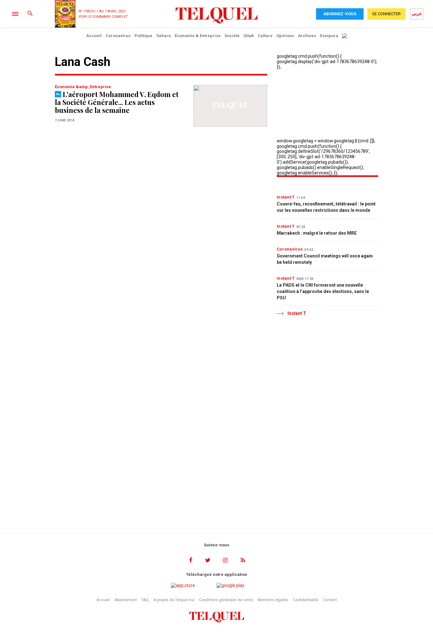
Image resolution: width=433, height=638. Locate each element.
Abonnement (125, 600)
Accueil (94, 35)
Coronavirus (118, 35)
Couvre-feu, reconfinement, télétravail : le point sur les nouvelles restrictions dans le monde (326, 207)
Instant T (286, 197)
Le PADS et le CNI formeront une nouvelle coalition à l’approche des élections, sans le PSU (323, 291)
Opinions (285, 35)
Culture (265, 35)
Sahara (163, 35)
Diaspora (329, 35)
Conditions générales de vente (226, 600)
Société (232, 35)
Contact (330, 600)
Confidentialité (305, 600)
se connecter (386, 13)
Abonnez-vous (339, 13)
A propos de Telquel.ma (173, 600)
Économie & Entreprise (198, 35)
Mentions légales (273, 600)
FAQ (145, 600)
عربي (417, 13)
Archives (307, 35)
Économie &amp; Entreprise (83, 86)
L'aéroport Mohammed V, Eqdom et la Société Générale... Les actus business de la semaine (116, 102)
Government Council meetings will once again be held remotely (325, 259)
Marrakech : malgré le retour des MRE (317, 233)
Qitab (248, 35)
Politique (143, 35)
